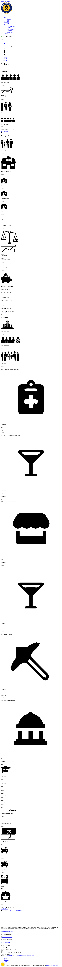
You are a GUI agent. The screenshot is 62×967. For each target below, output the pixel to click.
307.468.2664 (18, 955)
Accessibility (7, 963)
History (9, 19)
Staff (8, 20)
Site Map (6, 960)
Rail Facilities (10, 29)
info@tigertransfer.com (28, 955)
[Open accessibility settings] (3, 964)
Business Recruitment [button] (9, 24)
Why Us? (6, 22)
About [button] (5, 17)
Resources (9, 30)
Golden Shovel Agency (52, 965)
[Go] (2, 951)
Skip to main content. (6, 1)
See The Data (4, 131)
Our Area (6, 23)
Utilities (9, 27)
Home (5, 958)
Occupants (10, 32)
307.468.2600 (8, 955)
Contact (6, 33)
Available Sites (11, 26)
